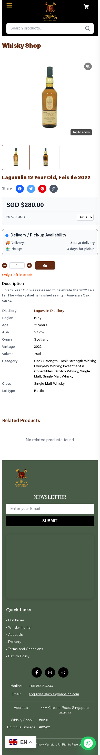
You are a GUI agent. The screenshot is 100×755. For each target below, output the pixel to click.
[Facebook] (37, 672)
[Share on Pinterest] (42, 189)
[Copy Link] (53, 189)
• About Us (14, 635)
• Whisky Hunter (19, 628)
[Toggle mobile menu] (9, 5)
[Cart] (86, 6)
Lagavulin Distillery (49, 311)
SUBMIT (50, 521)
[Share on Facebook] (20, 189)
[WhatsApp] (63, 672)
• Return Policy (17, 656)
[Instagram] (50, 672)
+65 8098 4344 (41, 686)
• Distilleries (15, 620)
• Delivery (13, 642)
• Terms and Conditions (24, 649)
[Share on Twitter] (31, 189)
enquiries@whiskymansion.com (54, 694)
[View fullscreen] (88, 66)
